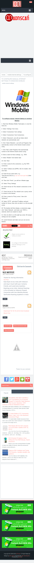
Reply (5, 298)
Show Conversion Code (20, 326)
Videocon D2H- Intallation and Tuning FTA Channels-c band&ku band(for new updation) (19, 452)
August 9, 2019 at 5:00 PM (9, 307)
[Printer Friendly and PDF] (29, 226)
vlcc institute (8, 272)
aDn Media (12, 555)
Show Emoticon (9, 330)
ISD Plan (6, 280)
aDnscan (18, 553)
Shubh (5, 305)
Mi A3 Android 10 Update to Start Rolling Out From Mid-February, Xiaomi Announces (19, 439)
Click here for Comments (24, 266)
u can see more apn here (21, 175)
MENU (3, 10)
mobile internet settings (8, 83)
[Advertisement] (17, 40)
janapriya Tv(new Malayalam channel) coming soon (8, 258)
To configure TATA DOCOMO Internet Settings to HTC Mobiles (19, 244)
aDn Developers (25, 555)
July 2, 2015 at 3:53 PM (8, 274)
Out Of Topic (8, 326)
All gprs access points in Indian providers (18, 235)
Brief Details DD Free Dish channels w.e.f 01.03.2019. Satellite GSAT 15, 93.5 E (19, 427)
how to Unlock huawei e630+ (25, 257)
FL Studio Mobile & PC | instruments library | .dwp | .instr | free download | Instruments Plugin (19, 415)
